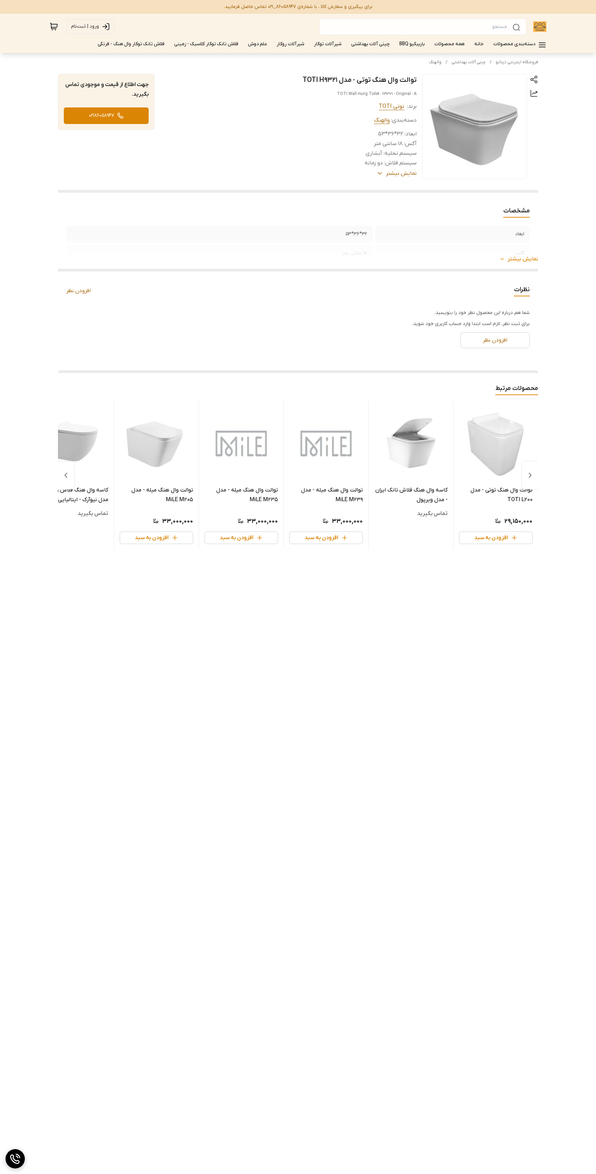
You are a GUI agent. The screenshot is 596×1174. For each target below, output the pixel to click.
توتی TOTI (391, 106)
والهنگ (435, 62)
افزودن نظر (78, 290)
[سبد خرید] (54, 26)
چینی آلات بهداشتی (468, 62)
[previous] (530, 475)
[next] (66, 475)
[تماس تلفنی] (15, 1158)
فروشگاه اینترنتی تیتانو (517, 62)
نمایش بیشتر (523, 259)
